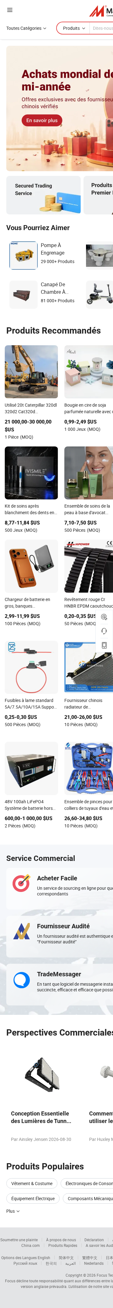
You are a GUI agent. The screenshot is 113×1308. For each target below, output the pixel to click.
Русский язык (25, 1263)
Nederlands (94, 1263)
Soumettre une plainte (19, 1239)
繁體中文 (89, 1257)
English (44, 1257)
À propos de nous (61, 1239)
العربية (70, 1263)
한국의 (51, 1263)
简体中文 (66, 1257)
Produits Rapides (62, 1245)
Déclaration (94, 1239)
